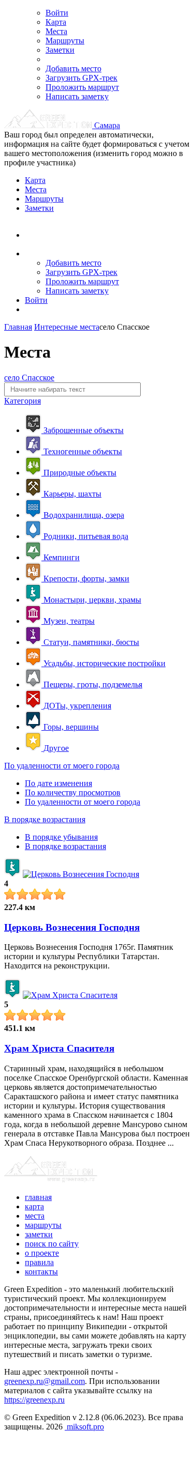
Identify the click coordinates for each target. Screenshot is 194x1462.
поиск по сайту (52, 1243)
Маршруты (65, 40)
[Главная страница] (49, 125)
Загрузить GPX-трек (81, 77)
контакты (41, 1271)
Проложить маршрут (82, 87)
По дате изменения (58, 783)
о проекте (42, 1253)
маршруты (43, 1225)
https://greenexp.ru (34, 1399)
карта (34, 1206)
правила (39, 1262)
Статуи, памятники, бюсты (90, 642)
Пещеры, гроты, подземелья (91, 684)
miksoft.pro (84, 1426)
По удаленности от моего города (62, 765)
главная (38, 1197)
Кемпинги (60, 557)
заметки (39, 1234)
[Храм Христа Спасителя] (70, 995)
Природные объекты (78, 472)
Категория (22, 400)
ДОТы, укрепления (76, 705)
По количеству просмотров (73, 792)
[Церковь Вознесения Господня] (81, 874)
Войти (57, 12)
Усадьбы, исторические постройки (103, 663)
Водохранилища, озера (82, 515)
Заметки (60, 49)
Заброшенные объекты (82, 430)
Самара (107, 125)
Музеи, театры (68, 621)
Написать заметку (77, 96)
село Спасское (29, 377)
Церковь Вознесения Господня (72, 927)
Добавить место (73, 68)
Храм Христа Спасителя (59, 1048)
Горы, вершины (70, 726)
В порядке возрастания (44, 819)
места (34, 1215)
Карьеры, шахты (71, 493)
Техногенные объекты (81, 451)
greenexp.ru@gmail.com (44, 1381)
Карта (56, 22)
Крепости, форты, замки (85, 578)
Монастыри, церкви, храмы (91, 599)
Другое (55, 748)
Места (56, 31)
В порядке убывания (61, 837)
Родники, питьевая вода (84, 536)
